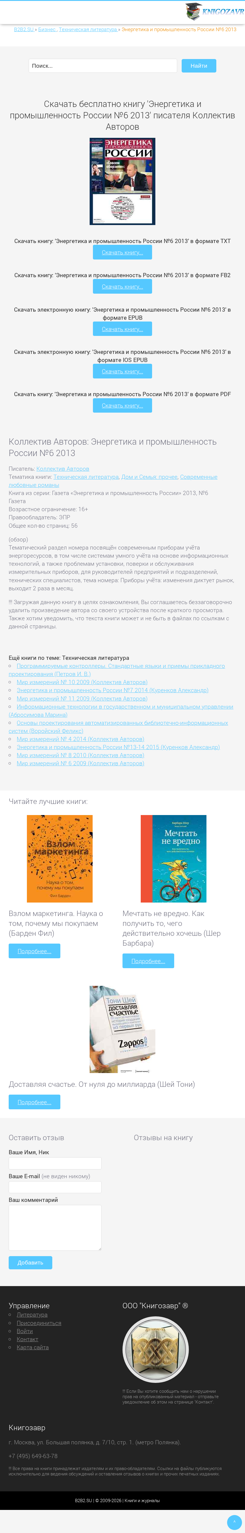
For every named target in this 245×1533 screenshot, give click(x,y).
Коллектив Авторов (62, 468)
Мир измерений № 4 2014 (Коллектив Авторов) (80, 739)
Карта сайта (33, 1347)
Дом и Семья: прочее (149, 476)
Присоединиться (39, 1323)
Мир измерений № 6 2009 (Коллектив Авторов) (80, 763)
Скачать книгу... (122, 252)
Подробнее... (34, 951)
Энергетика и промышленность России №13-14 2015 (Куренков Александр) (118, 747)
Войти (25, 1331)
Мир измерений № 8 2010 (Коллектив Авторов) (80, 755)
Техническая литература (86, 476)
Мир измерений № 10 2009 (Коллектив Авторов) (82, 682)
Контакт (27, 1339)
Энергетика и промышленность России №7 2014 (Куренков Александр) (113, 690)
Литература (32, 1314)
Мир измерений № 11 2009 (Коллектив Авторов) (82, 698)
